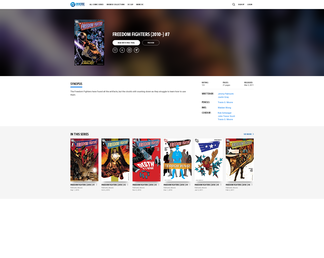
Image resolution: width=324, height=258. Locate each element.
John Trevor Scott (226, 116)
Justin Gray (223, 97)
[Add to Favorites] (115, 50)
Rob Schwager (225, 113)
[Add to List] (122, 50)
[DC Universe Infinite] (77, 4)
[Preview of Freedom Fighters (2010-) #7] (89, 42)
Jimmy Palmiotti (226, 93)
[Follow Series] (129, 50)
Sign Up (241, 4)
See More (249, 134)
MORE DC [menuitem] (139, 4)
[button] (233, 4)
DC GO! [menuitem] (130, 4)
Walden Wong (224, 107)
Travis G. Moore (225, 102)
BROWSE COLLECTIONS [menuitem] (116, 4)
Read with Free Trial (126, 43)
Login (249, 4)
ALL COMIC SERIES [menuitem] (97, 4)
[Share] (136, 50)
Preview (151, 43)
